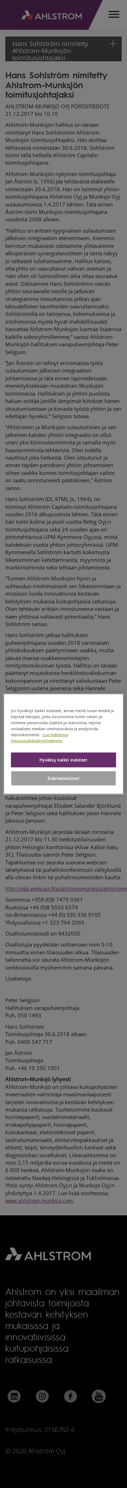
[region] (63, 744)
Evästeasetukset (64, 778)
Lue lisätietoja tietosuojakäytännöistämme (39, 737)
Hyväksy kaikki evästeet (63, 759)
